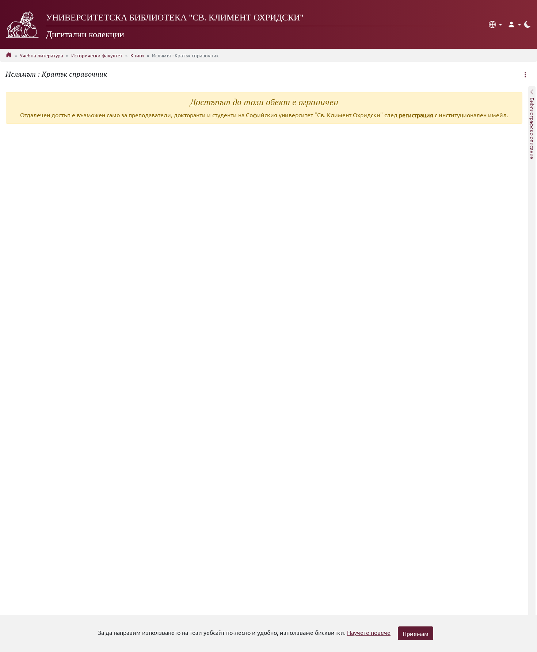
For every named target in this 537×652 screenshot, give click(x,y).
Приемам (416, 633)
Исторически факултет (96, 55)
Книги (137, 55)
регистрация (416, 114)
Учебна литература (41, 55)
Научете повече (369, 632)
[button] (495, 24)
